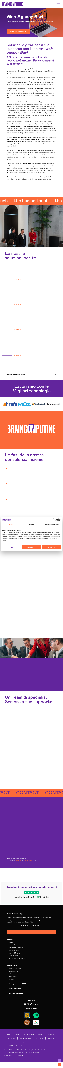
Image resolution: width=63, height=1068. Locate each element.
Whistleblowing (38, 1042)
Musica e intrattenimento (17, 958)
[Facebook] (31, 1004)
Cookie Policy (50, 1034)
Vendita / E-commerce (16, 947)
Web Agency (13, 976)
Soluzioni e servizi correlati (16, 374)
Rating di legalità (15, 988)
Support (17, 1034)
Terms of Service (29, 860)
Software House (14, 974)
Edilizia (11, 942)
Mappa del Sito (40, 1038)
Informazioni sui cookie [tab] (52, 524)
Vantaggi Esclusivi (25, 1042)
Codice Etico (51, 1038)
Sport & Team (13, 956)
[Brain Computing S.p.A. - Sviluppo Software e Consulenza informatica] (12, 4)
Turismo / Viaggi (14, 950)
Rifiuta (11, 547)
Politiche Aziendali (29, 1034)
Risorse (49, 1042)
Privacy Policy (18, 860)
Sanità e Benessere (15, 945)
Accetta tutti (51, 547)
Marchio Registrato (16, 993)
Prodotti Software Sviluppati (14, 1045)
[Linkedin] (24, 1004)
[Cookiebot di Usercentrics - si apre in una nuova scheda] (54, 519)
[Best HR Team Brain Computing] (27, 1015)
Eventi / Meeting (14, 953)
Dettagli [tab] (31, 524)
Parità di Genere (10, 1042)
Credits (8, 1034)
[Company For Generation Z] (27, 1022)
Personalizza (30, 547)
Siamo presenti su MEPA (17, 984)
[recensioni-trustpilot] (31, 893)
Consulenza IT (13, 971)
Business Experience (15, 968)
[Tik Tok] (37, 1004)
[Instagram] (28, 1004)
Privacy (40, 1034)
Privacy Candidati (11, 1038)
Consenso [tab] (11, 524)
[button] (2, 404)
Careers (11, 979)
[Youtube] (34, 1004)
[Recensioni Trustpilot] (36, 1015)
